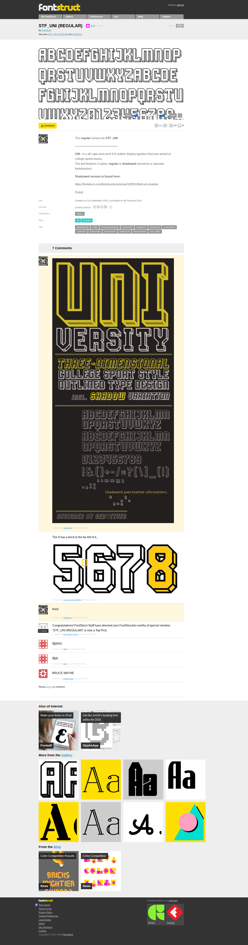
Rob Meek (68, 934)
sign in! (180, 5)
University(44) (169, 227)
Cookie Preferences (48, 916)
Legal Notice (45, 920)
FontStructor (96, 16)
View (173, 115)
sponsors (173, 900)
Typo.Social (44, 905)
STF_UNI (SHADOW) (58, 34)
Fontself (170, 923)
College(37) (141, 227)
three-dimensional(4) (109, 227)
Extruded (87, 220)
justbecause (68, 679)
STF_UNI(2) (155, 231)
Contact (42, 931)
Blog (140, 16)
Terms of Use (45, 909)
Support (166, 16)
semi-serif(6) (127, 227)
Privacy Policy (45, 912)
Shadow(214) (110, 231)
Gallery (69, 16)
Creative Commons (83, 207)
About (41, 923)
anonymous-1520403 (72, 600)
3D (78, 220)
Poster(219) (124, 231)
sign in (49, 687)
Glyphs (151, 922)
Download (49, 125)
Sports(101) (155, 227)
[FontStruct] (63, 10)
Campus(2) (81, 231)
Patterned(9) (95, 231)
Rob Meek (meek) (70, 634)
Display (80, 214)
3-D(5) (94, 227)
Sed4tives (46, 30)
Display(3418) (82, 227)
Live (116, 16)
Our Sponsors (45, 927)
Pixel (128, 115)
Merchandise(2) (139, 231)
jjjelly (65, 649)
